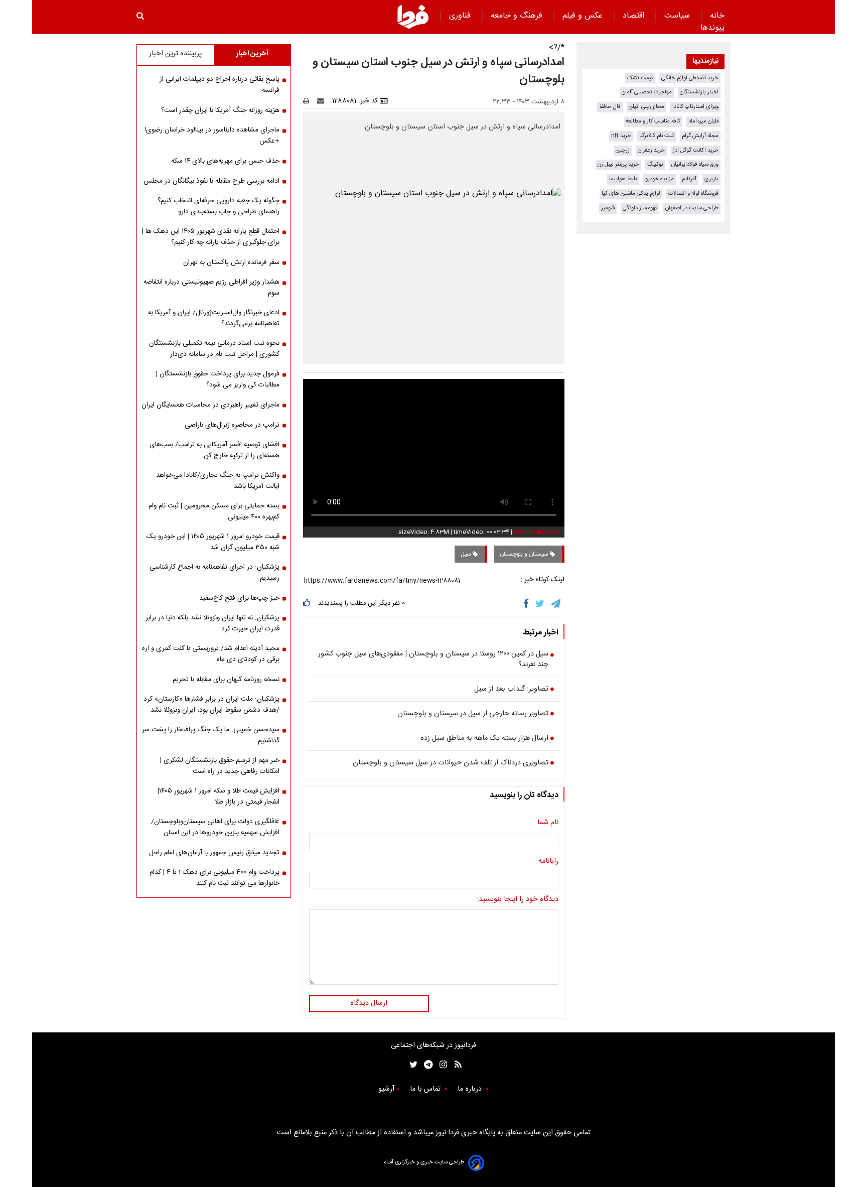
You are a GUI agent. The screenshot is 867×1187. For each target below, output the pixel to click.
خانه (717, 16)
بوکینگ (655, 164)
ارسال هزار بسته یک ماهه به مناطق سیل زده (484, 738)
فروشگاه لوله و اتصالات (693, 193)
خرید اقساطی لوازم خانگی (689, 78)
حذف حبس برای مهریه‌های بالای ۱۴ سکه (225, 161)
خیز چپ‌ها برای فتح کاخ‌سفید (239, 598)
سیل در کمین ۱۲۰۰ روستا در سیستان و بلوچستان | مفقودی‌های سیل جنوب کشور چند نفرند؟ (433, 660)
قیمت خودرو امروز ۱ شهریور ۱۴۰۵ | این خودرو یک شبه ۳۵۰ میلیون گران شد (213, 542)
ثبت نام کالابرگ (656, 136)
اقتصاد (635, 16)
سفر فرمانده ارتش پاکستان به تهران (231, 262)
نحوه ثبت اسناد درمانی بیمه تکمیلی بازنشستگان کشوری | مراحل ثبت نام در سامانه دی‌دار (214, 349)
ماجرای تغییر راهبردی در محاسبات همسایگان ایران (210, 405)
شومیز (608, 208)
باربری (711, 179)
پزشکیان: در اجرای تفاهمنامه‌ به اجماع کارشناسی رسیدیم (214, 573)
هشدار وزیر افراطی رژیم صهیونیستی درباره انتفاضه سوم (211, 288)
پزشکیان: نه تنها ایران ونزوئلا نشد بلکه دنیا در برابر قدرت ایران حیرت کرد (212, 623)
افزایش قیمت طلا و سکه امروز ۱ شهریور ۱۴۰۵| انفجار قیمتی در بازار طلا (218, 796)
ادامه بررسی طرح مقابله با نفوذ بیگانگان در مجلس (211, 181)
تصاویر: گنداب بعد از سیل (511, 689)
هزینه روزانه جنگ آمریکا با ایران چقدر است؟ (220, 110)
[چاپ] (309, 100)
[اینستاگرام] (441, 1065)
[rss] (455, 1065)
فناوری (461, 16)
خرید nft (621, 136)
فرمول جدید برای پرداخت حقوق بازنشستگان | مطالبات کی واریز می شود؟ (217, 379)
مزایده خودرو (659, 179)
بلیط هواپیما (623, 179)
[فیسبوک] (528, 604)
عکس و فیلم (583, 16)
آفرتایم (689, 179)
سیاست (678, 16)
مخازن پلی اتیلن (646, 106)
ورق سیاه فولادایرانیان (694, 164)
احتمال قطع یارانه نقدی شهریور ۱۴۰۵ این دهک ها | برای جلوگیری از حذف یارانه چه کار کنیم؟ (210, 237)
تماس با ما (426, 1089)
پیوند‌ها (712, 28)
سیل (467, 554)
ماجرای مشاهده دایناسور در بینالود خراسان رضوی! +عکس (211, 135)
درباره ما (471, 1089)
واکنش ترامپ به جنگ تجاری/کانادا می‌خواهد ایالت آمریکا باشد (217, 481)
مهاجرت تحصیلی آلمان (647, 92)
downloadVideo (537, 532)
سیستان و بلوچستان (525, 554)
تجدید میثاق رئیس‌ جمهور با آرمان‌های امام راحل (214, 852)
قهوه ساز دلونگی (640, 208)
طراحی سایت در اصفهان (691, 208)
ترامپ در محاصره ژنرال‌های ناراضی (232, 425)
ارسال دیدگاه (368, 1003)
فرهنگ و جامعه (518, 16)
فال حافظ (610, 106)
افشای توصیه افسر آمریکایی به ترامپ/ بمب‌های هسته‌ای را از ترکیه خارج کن (214, 450)
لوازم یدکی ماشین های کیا (631, 193)
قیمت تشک (640, 78)
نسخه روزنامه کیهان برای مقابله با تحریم (226, 679)
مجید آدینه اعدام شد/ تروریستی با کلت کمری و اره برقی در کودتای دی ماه (210, 654)
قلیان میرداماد (703, 121)
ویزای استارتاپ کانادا (695, 106)
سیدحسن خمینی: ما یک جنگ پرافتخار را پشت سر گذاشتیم (210, 735)
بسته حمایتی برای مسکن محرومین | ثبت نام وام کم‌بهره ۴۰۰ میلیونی (214, 511)
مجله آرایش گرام (700, 136)
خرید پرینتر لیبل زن (618, 164)
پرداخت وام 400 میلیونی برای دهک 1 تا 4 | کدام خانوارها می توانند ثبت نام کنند (214, 878)
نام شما (547, 823)
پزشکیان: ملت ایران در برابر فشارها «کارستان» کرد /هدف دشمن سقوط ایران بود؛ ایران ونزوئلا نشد (211, 705)
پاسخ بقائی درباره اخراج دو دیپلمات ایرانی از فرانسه (219, 85)
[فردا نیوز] (413, 16)
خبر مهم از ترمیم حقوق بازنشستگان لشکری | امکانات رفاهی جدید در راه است (219, 766)
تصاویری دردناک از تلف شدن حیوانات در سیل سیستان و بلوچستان (450, 763)
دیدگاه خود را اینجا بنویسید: (517, 899)
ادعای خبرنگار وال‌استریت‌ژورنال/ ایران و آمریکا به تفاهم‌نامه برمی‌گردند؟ (213, 318)
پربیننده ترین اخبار (175, 54)
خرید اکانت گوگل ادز (695, 150)
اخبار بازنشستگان (699, 92)
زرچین (623, 150)
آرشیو (386, 1089)
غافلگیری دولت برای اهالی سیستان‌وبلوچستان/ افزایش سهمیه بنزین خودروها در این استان (215, 827)
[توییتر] (540, 604)
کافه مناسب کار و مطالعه (653, 121)
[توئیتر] (411, 1065)
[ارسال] (322, 100)
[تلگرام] (556, 604)
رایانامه (548, 861)
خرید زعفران (651, 150)
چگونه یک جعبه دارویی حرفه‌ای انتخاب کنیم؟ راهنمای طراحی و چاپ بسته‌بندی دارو (218, 206)
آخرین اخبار (252, 54)
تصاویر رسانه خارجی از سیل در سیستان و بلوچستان (472, 714)
